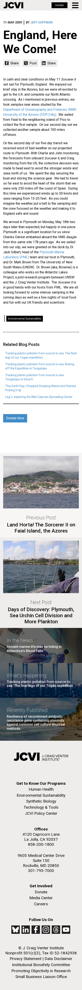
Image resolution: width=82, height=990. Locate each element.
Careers (41, 904)
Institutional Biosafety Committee (41, 964)
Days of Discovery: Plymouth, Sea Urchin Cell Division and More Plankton (41, 616)
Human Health (41, 789)
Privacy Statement (25, 958)
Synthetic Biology (41, 801)
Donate (59, 5)
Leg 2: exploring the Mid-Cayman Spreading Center (39, 397)
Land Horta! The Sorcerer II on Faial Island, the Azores (41, 528)
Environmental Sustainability (24, 318)
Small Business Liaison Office (41, 976)
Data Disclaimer (58, 958)
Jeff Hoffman (41, 22)
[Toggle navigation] (76, 5)
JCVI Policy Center (41, 813)
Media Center (41, 897)
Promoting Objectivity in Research (41, 970)
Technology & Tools (41, 807)
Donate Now (15, 418)
